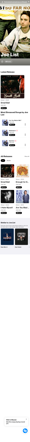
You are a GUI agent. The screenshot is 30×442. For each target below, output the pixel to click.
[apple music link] (8, 61)
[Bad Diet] (5, 143)
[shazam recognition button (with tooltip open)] (25, 431)
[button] (28, 1)
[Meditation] (5, 133)
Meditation (12, 130)
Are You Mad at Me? (15, 120)
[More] (25, 124)
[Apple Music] (4, 108)
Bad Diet (11, 141)
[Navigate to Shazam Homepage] (6, 6)
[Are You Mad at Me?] (5, 122)
